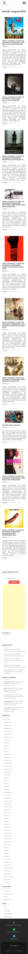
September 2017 (8, 807)
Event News (7, 890)
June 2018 (6, 780)
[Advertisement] (14, 607)
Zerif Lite (7, 950)
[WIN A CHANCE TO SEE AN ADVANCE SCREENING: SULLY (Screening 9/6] (14, 84)
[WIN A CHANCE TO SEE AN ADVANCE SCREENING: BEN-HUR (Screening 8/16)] (14, 366)
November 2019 (8, 731)
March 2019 (7, 754)
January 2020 (7, 725)
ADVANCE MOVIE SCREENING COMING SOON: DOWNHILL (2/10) (13, 709)
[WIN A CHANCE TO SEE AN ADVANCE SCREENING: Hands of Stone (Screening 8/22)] (14, 248)
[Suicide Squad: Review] (14, 416)
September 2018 (8, 772)
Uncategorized (7, 899)
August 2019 (7, 740)
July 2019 (6, 743)
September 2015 (8, 876)
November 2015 (8, 871)
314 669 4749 (14, 938)
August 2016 (7, 844)
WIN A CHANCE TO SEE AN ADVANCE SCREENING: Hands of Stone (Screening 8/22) (13, 266)
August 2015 (7, 879)
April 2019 (6, 751)
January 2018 (7, 795)
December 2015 (8, 868)
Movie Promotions (11, 67)
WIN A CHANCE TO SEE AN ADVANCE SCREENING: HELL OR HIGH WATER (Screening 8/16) (13, 324)
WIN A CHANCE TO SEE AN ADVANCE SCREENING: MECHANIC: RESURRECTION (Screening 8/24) (13, 204)
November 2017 (8, 801)
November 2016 (8, 836)
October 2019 (7, 734)
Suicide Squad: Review (11, 425)
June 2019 (6, 745)
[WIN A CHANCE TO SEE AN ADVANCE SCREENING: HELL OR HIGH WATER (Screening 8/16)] (14, 309)
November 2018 (8, 766)
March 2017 (7, 824)
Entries (6, 910)
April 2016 (6, 856)
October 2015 (7, 873)
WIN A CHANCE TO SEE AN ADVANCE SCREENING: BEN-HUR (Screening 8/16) (13, 379)
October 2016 (7, 839)
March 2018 (7, 789)
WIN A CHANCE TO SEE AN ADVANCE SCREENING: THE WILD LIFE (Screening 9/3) (13, 42)
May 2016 (6, 853)
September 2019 (8, 737)
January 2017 (7, 830)
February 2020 (7, 722)
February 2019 (7, 757)
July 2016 (6, 847)
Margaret (6, 694)
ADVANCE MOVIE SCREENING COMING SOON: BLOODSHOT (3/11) (13, 683)
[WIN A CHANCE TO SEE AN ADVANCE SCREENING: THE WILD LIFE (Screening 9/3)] (14, 27)
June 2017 (6, 815)
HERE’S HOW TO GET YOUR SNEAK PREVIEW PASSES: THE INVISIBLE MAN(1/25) (13, 671)
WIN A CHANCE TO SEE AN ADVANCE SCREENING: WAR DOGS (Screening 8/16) (13, 478)
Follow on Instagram (15, 640)
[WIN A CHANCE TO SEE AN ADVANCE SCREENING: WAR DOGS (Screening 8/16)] (14, 461)
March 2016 (7, 859)
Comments (7, 913)
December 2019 (8, 728)
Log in (5, 908)
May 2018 (6, 783)
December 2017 (8, 798)
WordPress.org (8, 916)
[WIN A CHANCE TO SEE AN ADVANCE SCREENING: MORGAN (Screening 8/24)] (14, 141)
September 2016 (8, 841)
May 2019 (6, 748)
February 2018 (7, 792)
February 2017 (7, 827)
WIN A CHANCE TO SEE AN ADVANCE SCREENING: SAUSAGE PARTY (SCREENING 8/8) (13, 532)
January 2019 (7, 760)
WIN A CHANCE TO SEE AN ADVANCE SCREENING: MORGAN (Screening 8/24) (13, 157)
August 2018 (7, 775)
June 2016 (6, 850)
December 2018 (8, 763)
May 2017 (6, 818)
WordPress (20, 950)
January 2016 (7, 865)
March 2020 (7, 719)
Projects (6, 896)
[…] (20, 64)
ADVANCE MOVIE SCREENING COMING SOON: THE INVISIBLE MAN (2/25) (13, 703)
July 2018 (6, 777)
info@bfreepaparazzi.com (14, 932)
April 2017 (6, 821)
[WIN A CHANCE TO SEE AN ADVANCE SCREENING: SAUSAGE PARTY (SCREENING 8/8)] (14, 518)
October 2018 (7, 769)
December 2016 (8, 833)
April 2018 (6, 786)
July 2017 (6, 812)
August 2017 (7, 809)
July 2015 (6, 882)
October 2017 (7, 804)
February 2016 (7, 862)
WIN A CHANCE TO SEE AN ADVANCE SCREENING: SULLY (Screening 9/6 (13, 98)
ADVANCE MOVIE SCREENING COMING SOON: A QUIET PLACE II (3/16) (13, 660)
